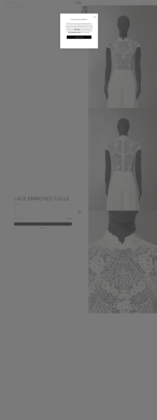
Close (95, 16)
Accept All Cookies (79, 37)
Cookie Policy (77, 29)
